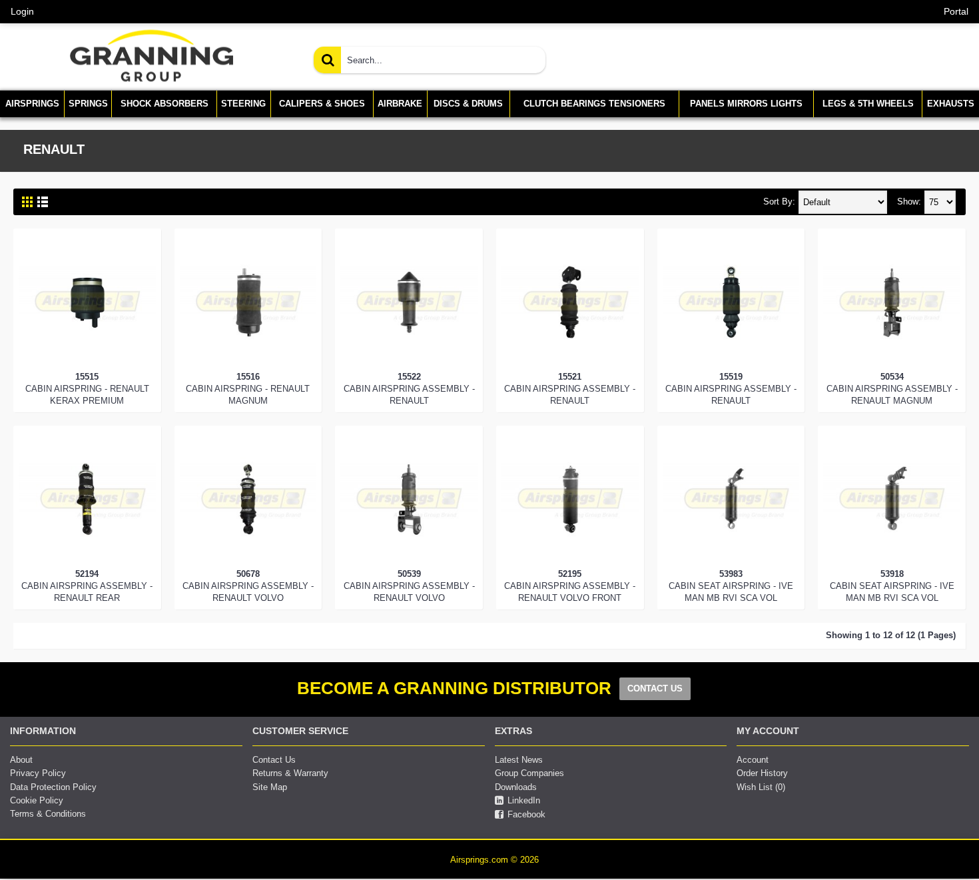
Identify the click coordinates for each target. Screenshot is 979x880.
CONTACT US (655, 688)
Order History (762, 773)
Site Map (269, 787)
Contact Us (274, 760)
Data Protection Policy (53, 787)
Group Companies (529, 773)
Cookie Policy (36, 800)
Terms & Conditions (48, 814)
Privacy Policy (38, 773)
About (21, 760)
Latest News (519, 760)
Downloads (516, 787)
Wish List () (761, 787)
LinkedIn (523, 800)
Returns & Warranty (290, 773)
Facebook (526, 814)
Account (753, 760)
